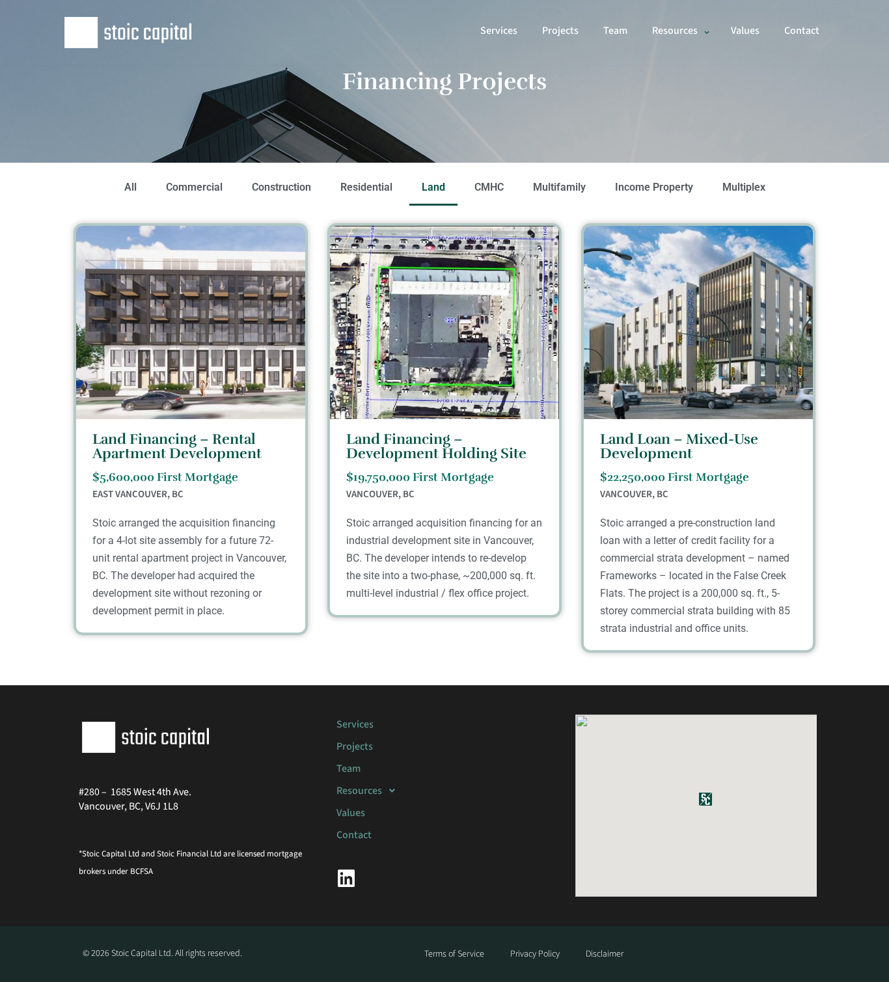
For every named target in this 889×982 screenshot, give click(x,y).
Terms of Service (454, 954)
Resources (359, 791)
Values (745, 30)
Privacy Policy (535, 954)
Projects (560, 30)
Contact (801, 30)
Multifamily (559, 187)
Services (498, 30)
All (130, 187)
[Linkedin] (346, 878)
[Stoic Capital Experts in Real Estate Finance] (129, 32)
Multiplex (743, 187)
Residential (366, 187)
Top (858, 951)
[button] (706, 32)
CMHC (489, 187)
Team (615, 30)
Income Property (654, 187)
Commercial (194, 187)
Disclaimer (604, 954)
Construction (281, 187)
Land (433, 187)
